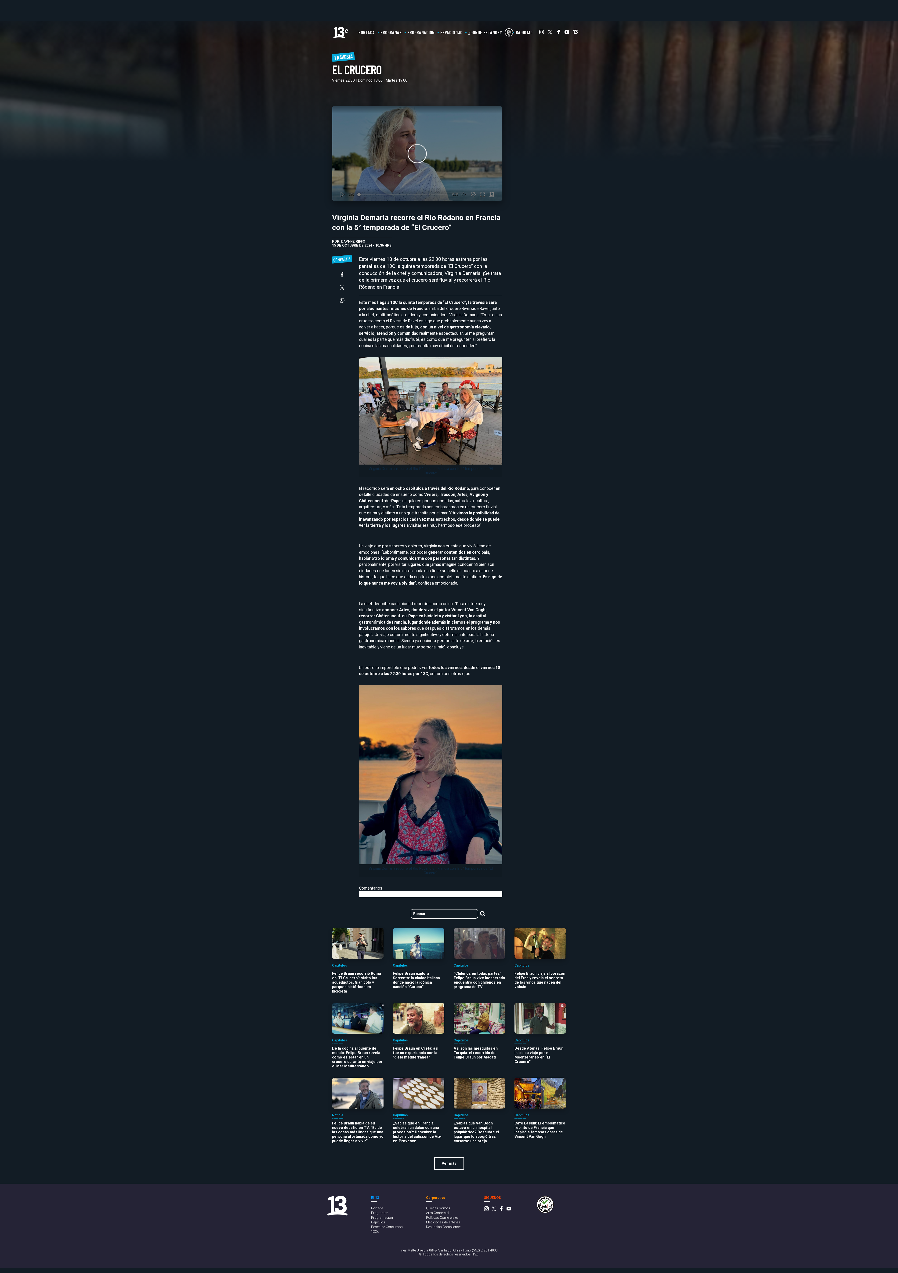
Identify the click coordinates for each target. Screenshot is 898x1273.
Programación (421, 32)
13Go (375, 1232)
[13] (575, 33)
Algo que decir (509, 32)
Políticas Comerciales (442, 1218)
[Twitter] (550, 33)
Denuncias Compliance (443, 1227)
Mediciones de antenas (443, 1222)
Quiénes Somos (438, 1208)
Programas (391, 32)
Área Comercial (437, 1213)
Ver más (449, 1163)
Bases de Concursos (387, 1227)
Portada (366, 32)
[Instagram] (541, 33)
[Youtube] (567, 33)
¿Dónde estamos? (485, 32)
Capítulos (378, 1222)
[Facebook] (558, 33)
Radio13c (524, 32)
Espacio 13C (451, 32)
